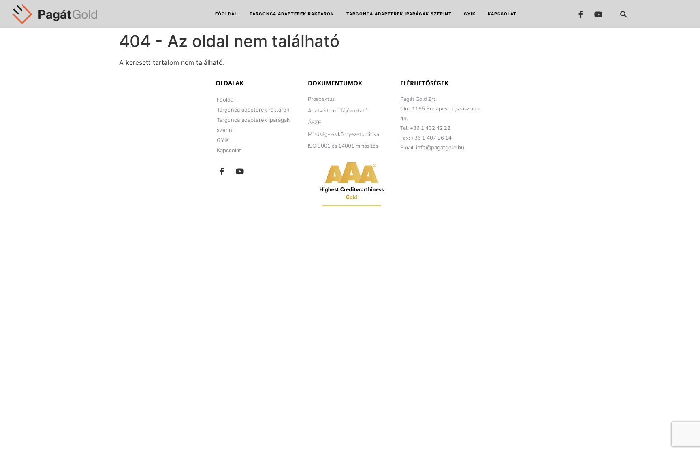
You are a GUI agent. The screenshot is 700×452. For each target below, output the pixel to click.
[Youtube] (598, 14)
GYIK (470, 14)
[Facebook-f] (581, 14)
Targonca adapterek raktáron (292, 14)
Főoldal (226, 14)
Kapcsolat (502, 14)
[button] (623, 14)
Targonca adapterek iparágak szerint (399, 14)
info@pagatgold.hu (440, 147)
